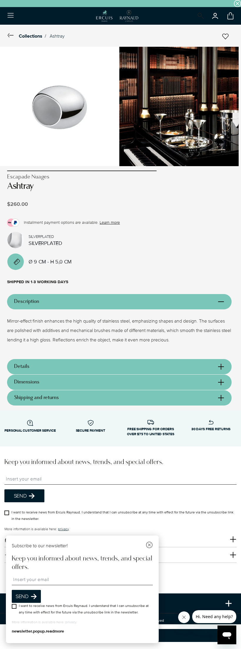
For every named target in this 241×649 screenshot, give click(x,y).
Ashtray (57, 36)
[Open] (199, 16)
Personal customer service (30, 430)
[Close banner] (237, 3)
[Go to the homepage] (117, 16)
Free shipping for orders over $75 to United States (150, 431)
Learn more (110, 222)
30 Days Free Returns (210, 429)
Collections (30, 36)
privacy (63, 529)
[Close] (149, 545)
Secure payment (90, 430)
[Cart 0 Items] (229, 16)
